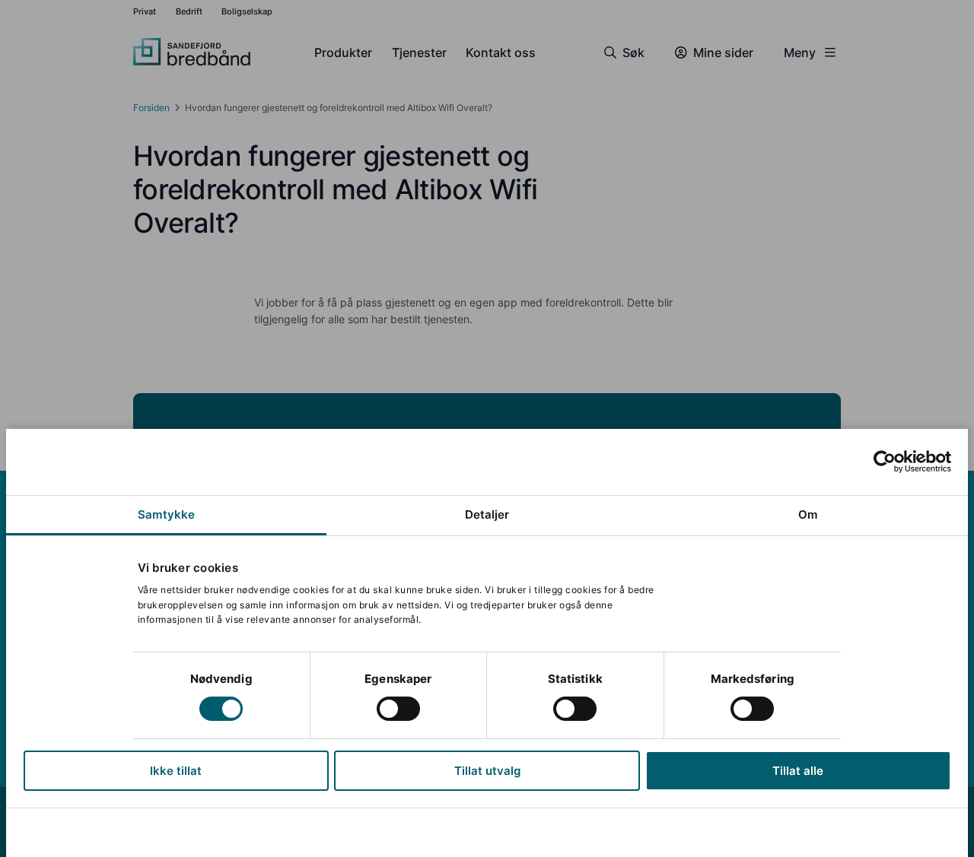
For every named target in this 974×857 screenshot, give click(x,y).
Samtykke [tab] (166, 514)
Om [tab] (807, 514)
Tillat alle (797, 770)
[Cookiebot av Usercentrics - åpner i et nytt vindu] (884, 461)
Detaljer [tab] (487, 514)
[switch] (398, 709)
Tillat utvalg (487, 770)
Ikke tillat (176, 770)
